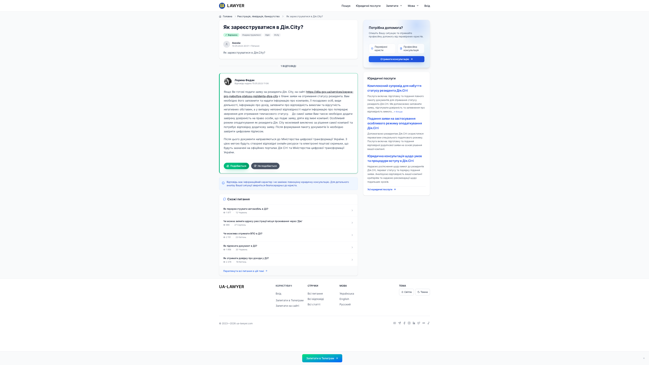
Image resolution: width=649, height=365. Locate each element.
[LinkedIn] (414, 323)
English (344, 299)
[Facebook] (404, 323)
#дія (267, 35)
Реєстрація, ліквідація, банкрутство (258, 16)
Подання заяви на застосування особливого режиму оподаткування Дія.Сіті (394, 123)
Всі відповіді (316, 299)
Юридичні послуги (368, 5)
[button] (322, 358)
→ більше (398, 112)
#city (276, 35)
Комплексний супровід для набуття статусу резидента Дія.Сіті (394, 88)
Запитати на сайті (287, 305)
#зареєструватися (251, 35)
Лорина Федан (244, 80)
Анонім (236, 42)
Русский (345, 304)
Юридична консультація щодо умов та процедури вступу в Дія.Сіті (394, 158)
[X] (419, 323)
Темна (424, 291)
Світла (408, 291)
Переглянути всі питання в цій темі (243, 271)
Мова (411, 5)
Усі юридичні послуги (379, 189)
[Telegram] (400, 323)
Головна (227, 16)
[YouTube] (395, 323)
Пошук (346, 5)
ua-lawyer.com (244, 323)
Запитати (392, 5)
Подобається (238, 165)
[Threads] (424, 323)
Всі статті (314, 304)
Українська (347, 293)
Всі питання (315, 293)
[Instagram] (409, 323)
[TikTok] (428, 323)
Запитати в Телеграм (290, 300)
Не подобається (267, 165)
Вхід (427, 5)
